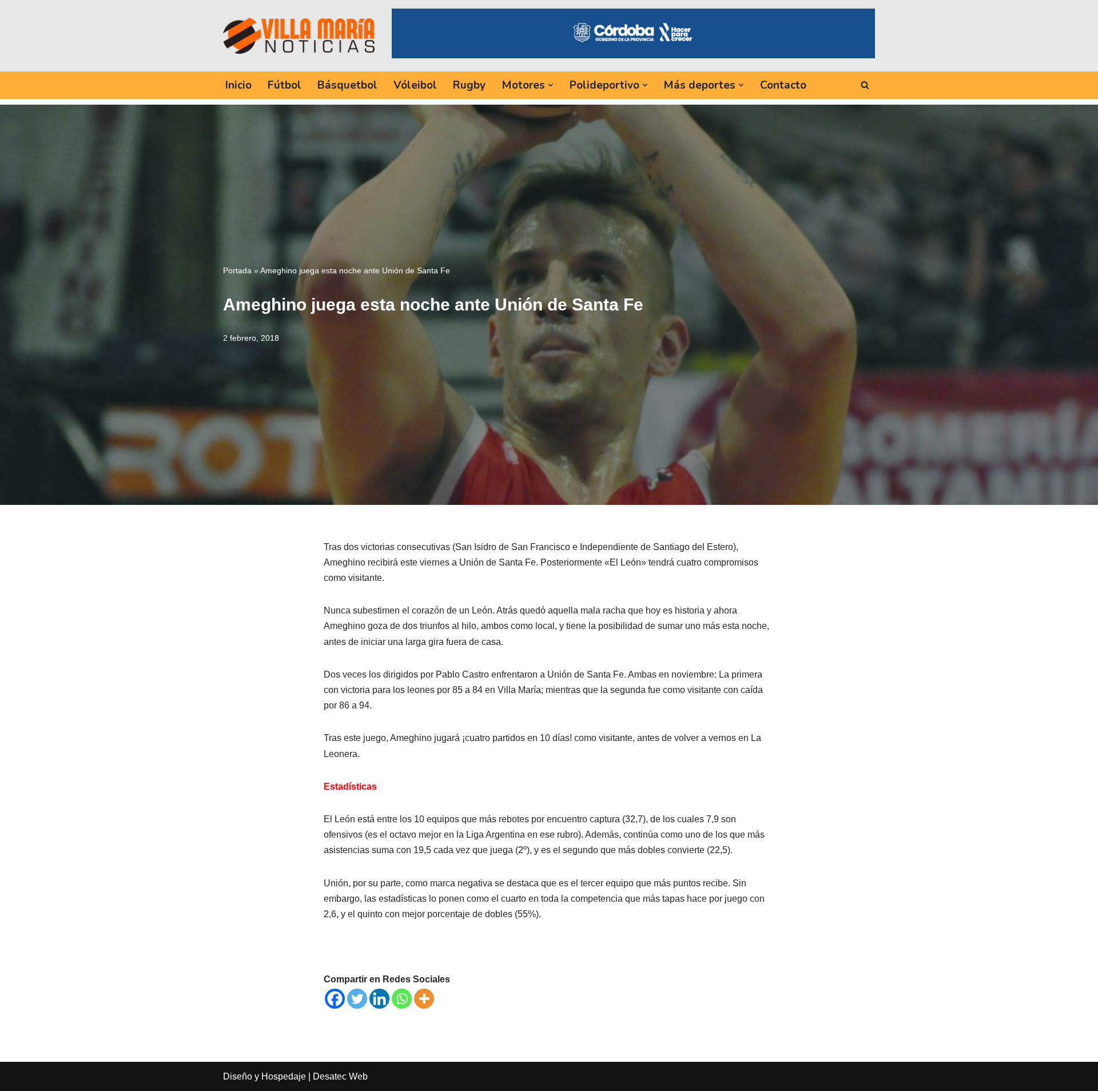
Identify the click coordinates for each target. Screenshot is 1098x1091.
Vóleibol (415, 85)
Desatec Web (340, 1076)
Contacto (783, 85)
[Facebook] (335, 999)
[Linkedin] (379, 999)
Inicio (238, 85)
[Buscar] (865, 85)
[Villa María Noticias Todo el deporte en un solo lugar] (299, 35)
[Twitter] (357, 999)
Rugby (469, 85)
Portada (237, 270)
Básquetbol (347, 85)
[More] (424, 999)
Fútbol (284, 85)
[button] (551, 85)
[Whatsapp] (402, 999)
